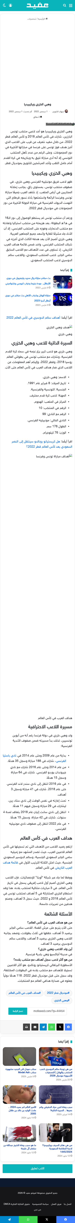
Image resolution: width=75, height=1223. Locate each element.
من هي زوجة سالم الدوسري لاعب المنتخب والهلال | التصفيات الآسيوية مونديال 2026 (56, 1072)
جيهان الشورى (58, 111)
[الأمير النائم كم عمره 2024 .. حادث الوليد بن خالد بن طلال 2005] (19, 1094)
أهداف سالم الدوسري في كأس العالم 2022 (33, 318)
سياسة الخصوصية (40, 1204)
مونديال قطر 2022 (57, 993)
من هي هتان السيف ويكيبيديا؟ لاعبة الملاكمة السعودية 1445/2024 (57, 1148)
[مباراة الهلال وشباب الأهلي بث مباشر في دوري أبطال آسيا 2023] (62, 299)
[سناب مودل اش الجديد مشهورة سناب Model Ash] (19, 1056)
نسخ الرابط (18, 1011)
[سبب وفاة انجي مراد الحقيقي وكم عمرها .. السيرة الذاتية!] (55, 1094)
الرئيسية (42, 19)
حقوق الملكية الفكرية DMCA (17, 1204)
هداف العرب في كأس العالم (24, 993)
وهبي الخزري (61, 1000)
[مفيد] (37, 5)
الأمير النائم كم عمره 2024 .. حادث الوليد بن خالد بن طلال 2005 (22, 1110)
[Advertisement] (37, 61)
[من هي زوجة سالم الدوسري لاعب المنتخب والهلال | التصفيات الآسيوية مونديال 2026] (55, 1056)
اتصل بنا (67, 1204)
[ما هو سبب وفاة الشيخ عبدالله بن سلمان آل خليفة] (19, 1132)
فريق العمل (56, 1204)
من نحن (37, 1209)
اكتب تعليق (37, 1168)
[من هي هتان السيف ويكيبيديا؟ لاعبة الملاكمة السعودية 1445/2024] (55, 1132)
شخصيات (32, 19)
